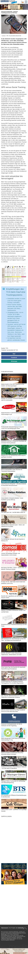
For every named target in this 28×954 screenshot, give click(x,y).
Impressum (4, 927)
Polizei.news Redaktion (15, 35)
